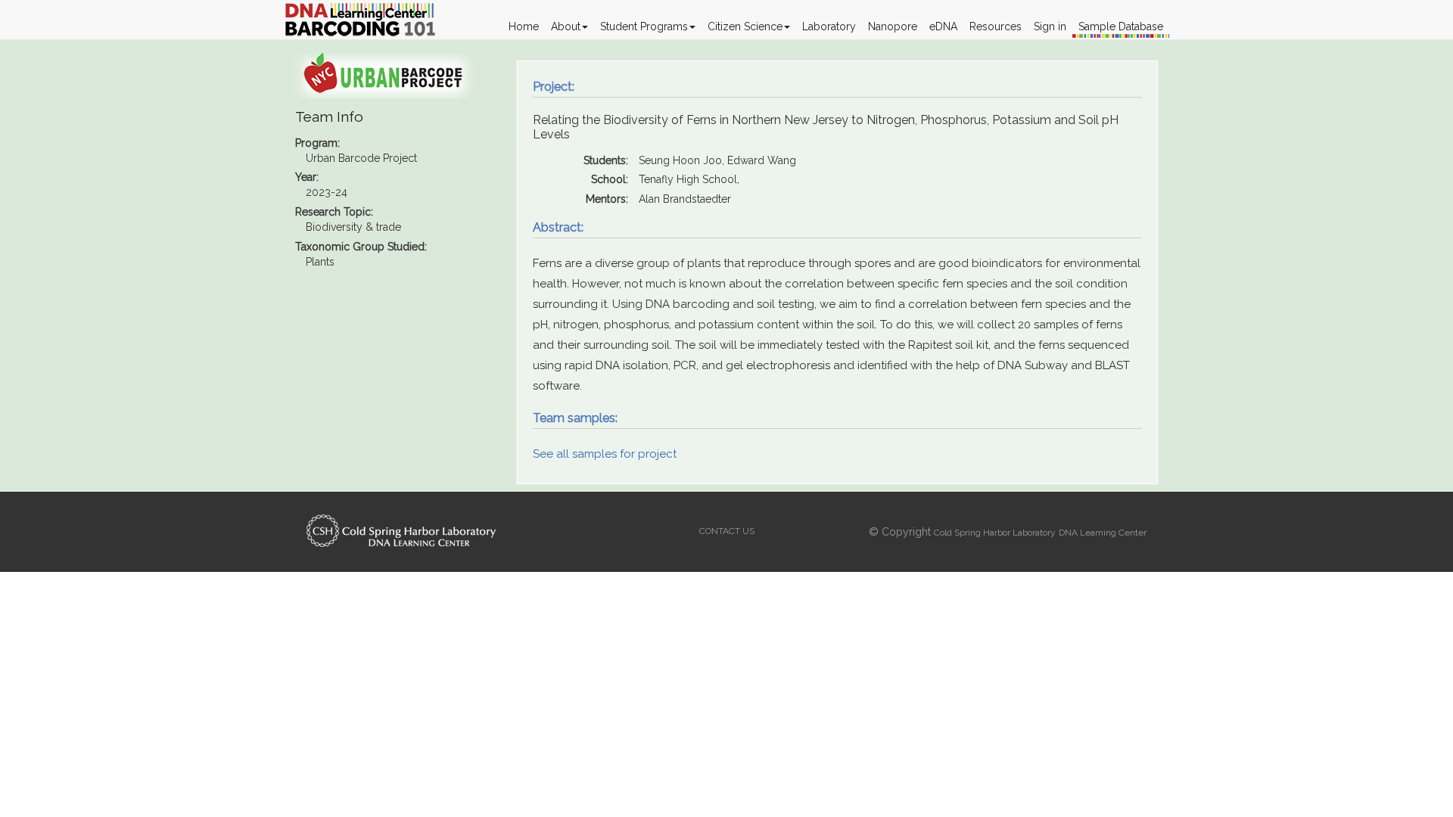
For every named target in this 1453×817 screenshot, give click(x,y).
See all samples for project (605, 454)
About (565, 26)
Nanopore (892, 26)
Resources (995, 26)
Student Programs (644, 26)
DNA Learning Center (1103, 532)
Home (524, 26)
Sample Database (1120, 26)
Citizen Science (745, 26)
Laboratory (829, 26)
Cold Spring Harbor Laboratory (995, 532)
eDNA (943, 26)
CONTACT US (727, 531)
